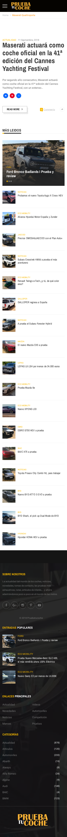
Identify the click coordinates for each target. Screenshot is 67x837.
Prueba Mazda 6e (26, 387)
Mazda (21, 341)
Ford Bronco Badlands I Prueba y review (30, 173)
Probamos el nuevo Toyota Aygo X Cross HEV (40, 195)
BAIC (20, 448)
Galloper (22, 298)
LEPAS (20, 362)
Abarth (6, 761)
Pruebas (37, 724)
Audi (5, 786)
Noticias (22, 192)
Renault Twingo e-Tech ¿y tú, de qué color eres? (38, 282)
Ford (9, 167)
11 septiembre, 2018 (28, 40)
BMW (5, 798)
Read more (13, 109)
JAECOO (21, 234)
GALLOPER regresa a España (32, 302)
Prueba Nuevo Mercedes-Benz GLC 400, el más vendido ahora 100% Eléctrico (38, 659)
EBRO (20, 426)
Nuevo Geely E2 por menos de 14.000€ (37, 676)
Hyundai (22, 533)
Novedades (9, 711)
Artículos (7, 749)
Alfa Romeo (9, 774)
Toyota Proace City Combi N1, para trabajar (39, 473)
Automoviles (39, 711)
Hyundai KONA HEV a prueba (32, 537)
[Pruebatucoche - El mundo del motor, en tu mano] (21, 6)
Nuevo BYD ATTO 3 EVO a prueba (35, 494)
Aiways (6, 768)
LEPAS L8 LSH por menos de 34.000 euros (39, 366)
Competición (39, 717)
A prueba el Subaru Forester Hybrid (35, 323)
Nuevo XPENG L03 (27, 409)
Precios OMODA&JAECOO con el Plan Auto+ (40, 238)
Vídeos (36, 705)
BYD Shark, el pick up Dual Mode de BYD (38, 516)
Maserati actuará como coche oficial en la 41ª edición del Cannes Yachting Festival (33, 56)
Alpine (6, 780)
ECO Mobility (24, 213)
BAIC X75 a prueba (27, 451)
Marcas (6, 724)
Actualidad (9, 40)
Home (5, 15)
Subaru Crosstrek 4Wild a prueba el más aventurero (37, 261)
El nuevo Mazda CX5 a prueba (32, 345)
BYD (19, 490)
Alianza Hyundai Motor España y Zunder (37, 217)
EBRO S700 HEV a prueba (31, 430)
